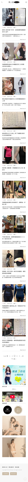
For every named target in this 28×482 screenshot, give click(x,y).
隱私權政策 (11, 467)
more (13, 388)
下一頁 (13, 359)
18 (22, 356)
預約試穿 (13, 474)
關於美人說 (4, 467)
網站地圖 (17, 467)
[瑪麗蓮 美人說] (14, 2)
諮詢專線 (5, 474)
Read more (22, 39)
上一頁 (6, 356)
